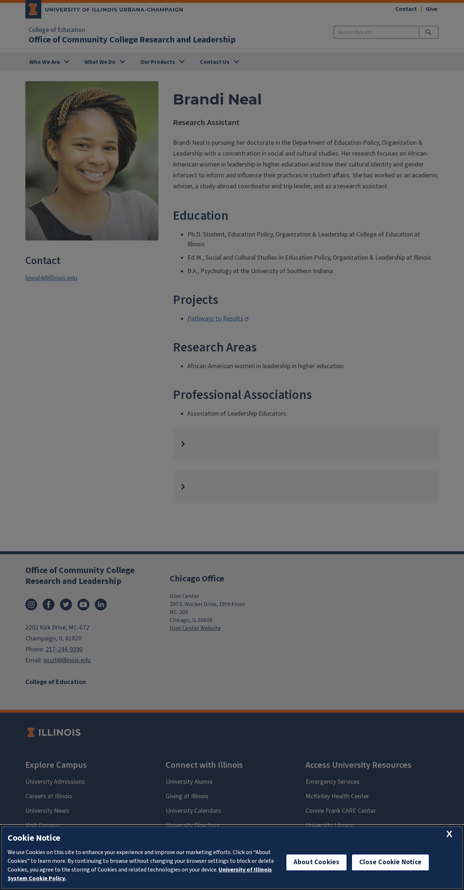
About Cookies (316, 862)
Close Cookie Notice (390, 862)
